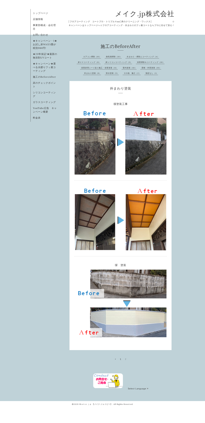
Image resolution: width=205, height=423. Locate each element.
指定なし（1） (152, 73)
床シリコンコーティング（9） (119, 62)
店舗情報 (38, 19)
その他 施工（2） (132, 73)
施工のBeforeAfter (44, 76)
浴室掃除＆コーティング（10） (150, 62)
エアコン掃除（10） (92, 56)
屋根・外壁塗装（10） (151, 68)
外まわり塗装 (120, 88)
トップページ (40, 13)
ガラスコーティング (44, 102)
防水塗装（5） (112, 73)
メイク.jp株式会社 (145, 13)
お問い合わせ (40, 34)
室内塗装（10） (130, 68)
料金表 (37, 117)
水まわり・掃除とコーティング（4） (143, 56)
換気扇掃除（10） (114, 56)
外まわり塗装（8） (92, 73)
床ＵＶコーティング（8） (89, 62)
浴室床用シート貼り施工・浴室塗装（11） (99, 68)
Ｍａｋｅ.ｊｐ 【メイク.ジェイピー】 (95, 404)
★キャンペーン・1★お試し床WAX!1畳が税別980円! (45, 44)
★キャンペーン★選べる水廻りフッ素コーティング (44, 67)
